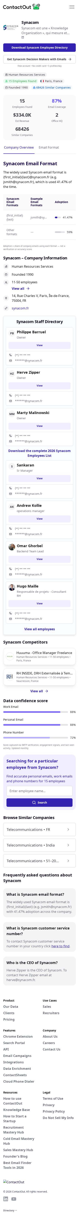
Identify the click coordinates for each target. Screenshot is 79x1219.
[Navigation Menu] (72, 7)
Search (42, 802)
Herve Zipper (28, 372)
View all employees (39, 629)
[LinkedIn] (22, 37)
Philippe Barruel (31, 332)
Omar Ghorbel (30, 546)
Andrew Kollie (29, 505)
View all (36, 691)
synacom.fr (20, 308)
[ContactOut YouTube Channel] (13, 1199)
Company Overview (19, 147)
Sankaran (25, 465)
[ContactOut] (23, 6)
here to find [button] (60, 946)
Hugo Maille (27, 586)
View (40, 345)
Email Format (49, 147)
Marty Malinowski (33, 413)
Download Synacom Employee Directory (40, 47)
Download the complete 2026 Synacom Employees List (39, 453)
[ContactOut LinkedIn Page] (5, 1199)
